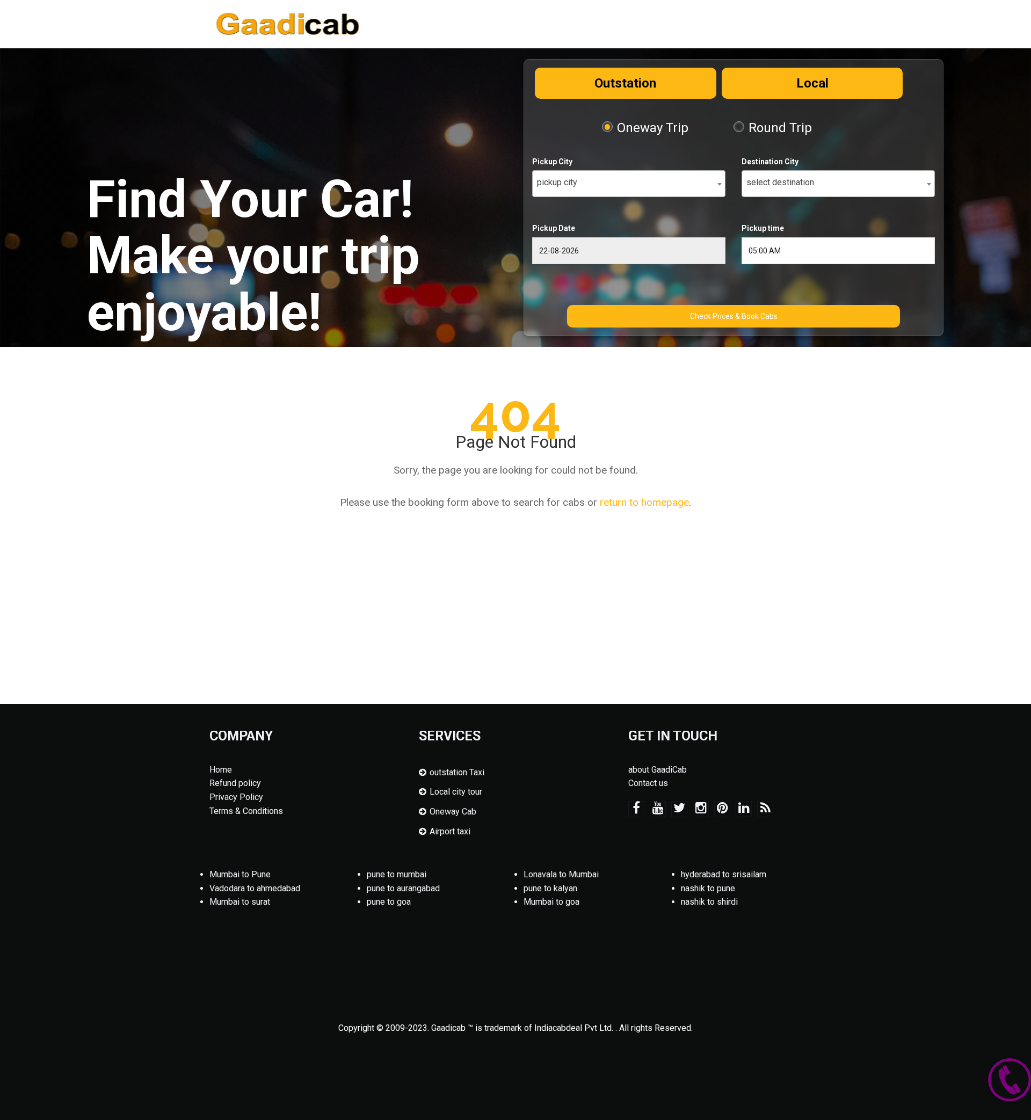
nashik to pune (708, 888)
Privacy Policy (236, 797)
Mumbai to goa (551, 902)
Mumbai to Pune (240, 874)
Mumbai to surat (239, 902)
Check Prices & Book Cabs (734, 316)
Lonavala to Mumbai (561, 874)
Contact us (648, 783)
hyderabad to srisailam (723, 874)
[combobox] (628, 183)
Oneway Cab (453, 811)
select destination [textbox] (780, 182)
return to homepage (644, 502)
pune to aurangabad (403, 888)
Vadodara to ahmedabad (254, 888)
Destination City (770, 161)
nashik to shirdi (709, 902)
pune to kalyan (550, 888)
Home (220, 770)
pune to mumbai (396, 874)
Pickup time (763, 228)
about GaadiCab (657, 770)
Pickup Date (553, 228)
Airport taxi (450, 831)
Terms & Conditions (246, 811)
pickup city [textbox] (557, 182)
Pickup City (552, 161)
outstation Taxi (457, 772)
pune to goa (389, 902)
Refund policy (235, 783)
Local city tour (456, 792)
